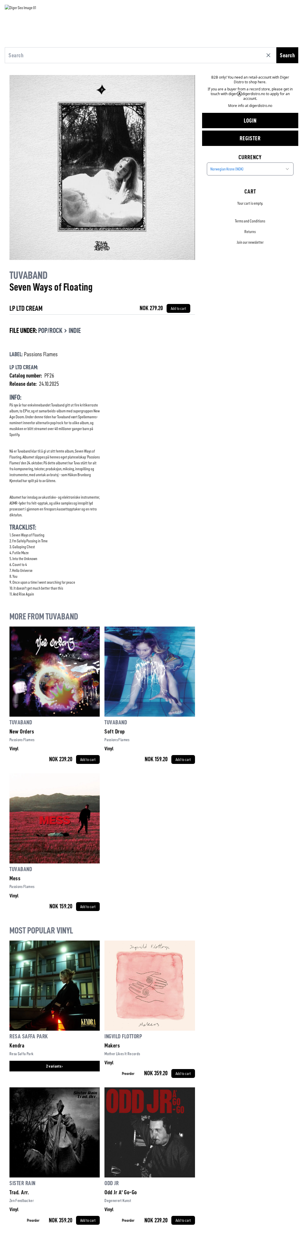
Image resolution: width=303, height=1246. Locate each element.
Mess (14, 878)
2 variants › (54, 1066)
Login (250, 120)
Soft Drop (114, 731)
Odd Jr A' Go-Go (120, 1192)
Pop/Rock (50, 330)
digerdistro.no (260, 105)
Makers (112, 1045)
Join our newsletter (250, 242)
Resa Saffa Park (28, 1036)
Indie (75, 330)
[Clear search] (269, 55)
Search (287, 55)
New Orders (21, 731)
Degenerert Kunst (117, 1200)
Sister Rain (22, 1183)
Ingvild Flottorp (123, 1036)
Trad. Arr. (19, 1192)
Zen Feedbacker (21, 1200)
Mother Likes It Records (122, 1054)
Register (250, 138)
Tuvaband (28, 275)
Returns (250, 232)
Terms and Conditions (250, 221)
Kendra (16, 1045)
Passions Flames (41, 354)
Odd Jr (111, 1183)
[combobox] (250, 169)
